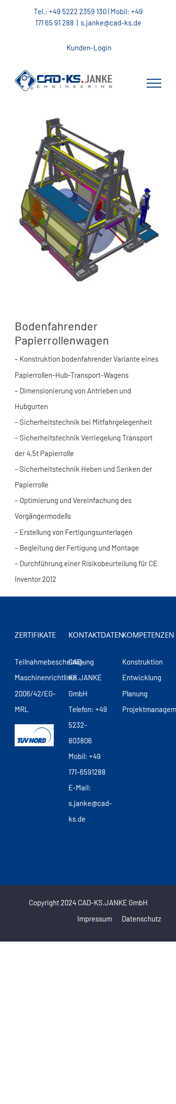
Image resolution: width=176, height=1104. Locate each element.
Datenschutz (141, 918)
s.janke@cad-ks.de (111, 22)
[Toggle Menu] (154, 83)
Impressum (94, 918)
